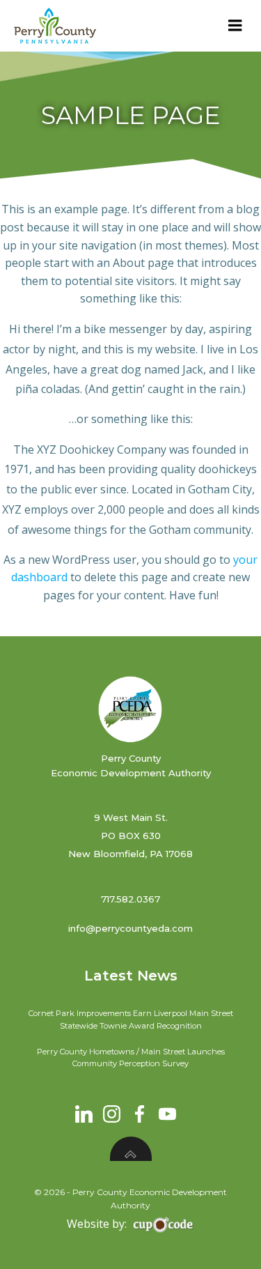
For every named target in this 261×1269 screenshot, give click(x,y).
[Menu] (235, 26)
